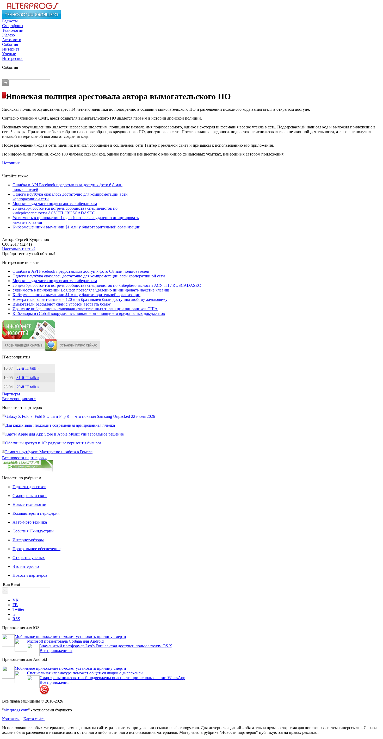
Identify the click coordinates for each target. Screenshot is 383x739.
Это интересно (26, 566)
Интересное (12, 58)
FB (15, 605)
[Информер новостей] (28, 338)
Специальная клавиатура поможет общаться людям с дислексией (85, 673)
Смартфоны (12, 25)
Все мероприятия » (19, 398)
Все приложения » (56, 650)
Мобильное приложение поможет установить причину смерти (70, 636)
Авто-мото (11, 40)
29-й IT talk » (27, 387)
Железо (8, 35)
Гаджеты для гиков (29, 487)
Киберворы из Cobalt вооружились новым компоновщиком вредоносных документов (89, 313)
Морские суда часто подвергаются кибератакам (55, 203)
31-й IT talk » (27, 377)
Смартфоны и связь (30, 495)
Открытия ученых (29, 557)
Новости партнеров (30, 575)
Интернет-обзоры (28, 540)
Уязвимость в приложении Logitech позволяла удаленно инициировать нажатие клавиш (91, 290)
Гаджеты (10, 21)
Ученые (9, 54)
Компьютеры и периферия (36, 513)
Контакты (11, 719)
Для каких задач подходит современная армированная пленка (60, 425)
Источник (11, 163)
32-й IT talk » (27, 368)
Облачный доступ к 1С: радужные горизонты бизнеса (53, 443)
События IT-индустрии (33, 531)
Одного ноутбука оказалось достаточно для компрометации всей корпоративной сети (89, 276)
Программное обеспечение (36, 549)
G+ (15, 614)
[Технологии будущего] (31, 17)
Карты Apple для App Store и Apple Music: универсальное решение (64, 434)
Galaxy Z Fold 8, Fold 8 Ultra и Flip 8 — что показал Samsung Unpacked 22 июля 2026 (80, 416)
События (10, 44)
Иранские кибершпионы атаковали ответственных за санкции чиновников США (85, 309)
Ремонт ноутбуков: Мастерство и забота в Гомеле (48, 452)
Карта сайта (34, 719)
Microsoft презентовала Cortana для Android (65, 641)
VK (16, 600)
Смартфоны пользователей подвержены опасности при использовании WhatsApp (112, 677)
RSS (16, 619)
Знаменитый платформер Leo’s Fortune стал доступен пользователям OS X (106, 646)
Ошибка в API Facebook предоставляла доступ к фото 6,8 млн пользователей (81, 271)
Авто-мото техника (30, 522)
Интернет (10, 49)
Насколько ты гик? (18, 249)
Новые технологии (29, 504)
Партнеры (11, 394)
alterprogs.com (16, 710)
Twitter (18, 609)
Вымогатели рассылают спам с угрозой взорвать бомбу (62, 304)
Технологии (12, 30)
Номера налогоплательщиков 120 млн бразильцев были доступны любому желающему (90, 299)
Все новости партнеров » (24, 458)
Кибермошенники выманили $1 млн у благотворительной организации (76, 227)
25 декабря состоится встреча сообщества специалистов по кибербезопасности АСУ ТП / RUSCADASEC (65, 210)
